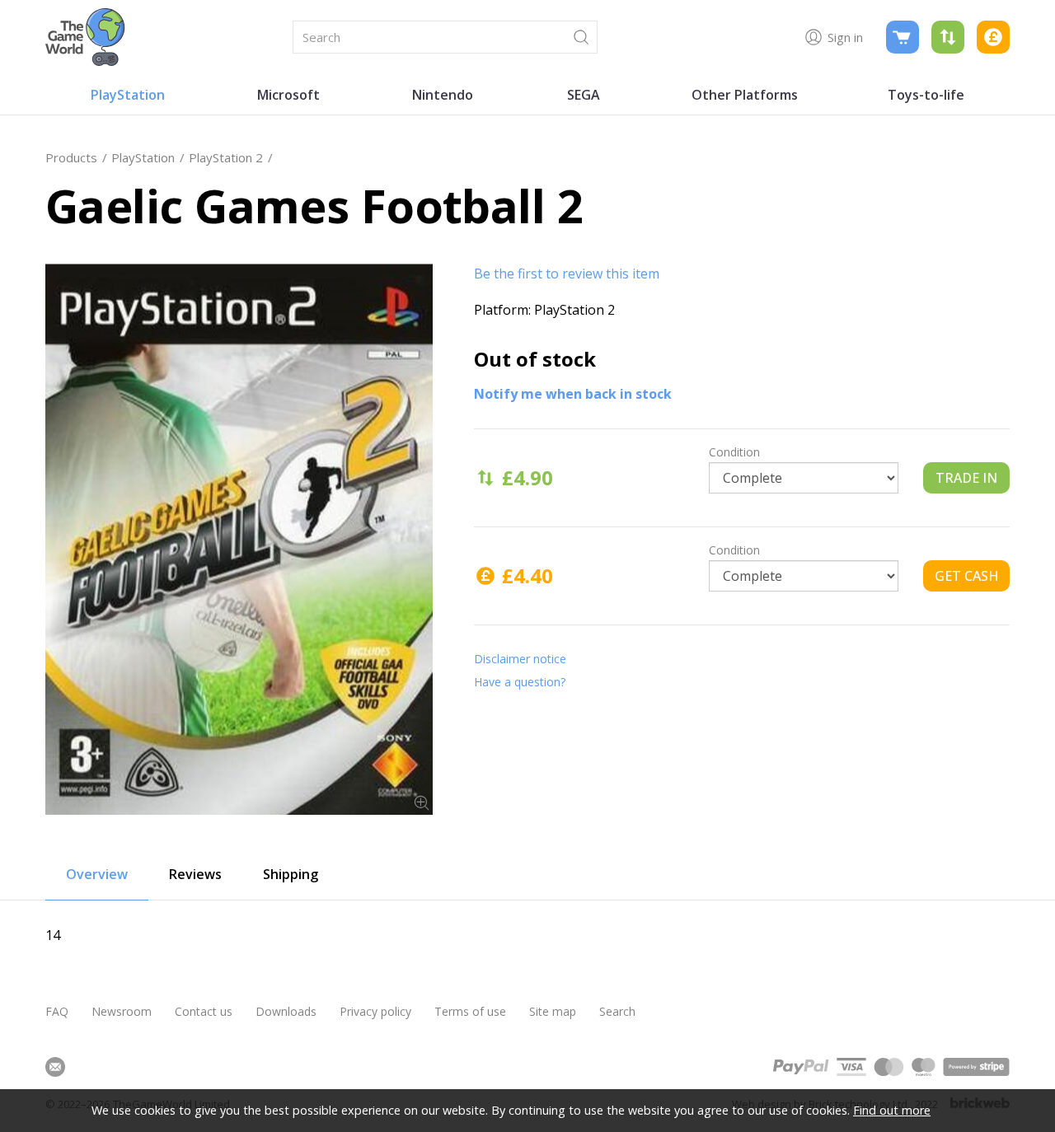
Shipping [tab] (290, 874)
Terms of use (470, 1011)
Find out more (892, 1110)
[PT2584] (239, 539)
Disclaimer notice (520, 659)
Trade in (966, 478)
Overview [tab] (97, 874)
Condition (734, 452)
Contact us (203, 1011)
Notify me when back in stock (573, 394)
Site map (552, 1011)
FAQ (56, 1011)
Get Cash (967, 576)
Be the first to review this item (566, 273)
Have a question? (519, 682)
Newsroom (121, 1011)
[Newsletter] (55, 1067)
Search (617, 1011)
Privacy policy (375, 1011)
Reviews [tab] (195, 874)
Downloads (286, 1011)
